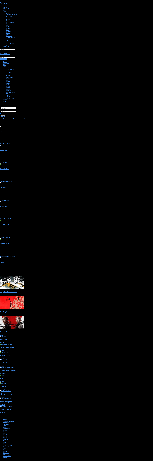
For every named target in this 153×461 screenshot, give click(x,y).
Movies (5, 7)
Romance (9, 36)
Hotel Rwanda (4, 225)
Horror (8, 28)
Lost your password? (19, 119)
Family (8, 25)
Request (6, 46)
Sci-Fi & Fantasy (10, 37)
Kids (7, 30)
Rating (5, 45)
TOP (4, 10)
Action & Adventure (11, 15)
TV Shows (6, 8)
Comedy (8, 19)
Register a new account (6, 119)
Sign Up (5, 59)
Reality (8, 34)
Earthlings (3, 150)
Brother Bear (4, 244)
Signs (2, 262)
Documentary (10, 22)
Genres (5, 12)
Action (8, 13)
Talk (7, 40)
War (9, 237)
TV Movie (6, 453)
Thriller (8, 42)
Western (5, 457)
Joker (2, 131)
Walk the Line (4, 169)
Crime (8, 21)
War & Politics (10, 43)
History (8, 27)
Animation (9, 18)
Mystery (8, 31)
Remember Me (6, 114)
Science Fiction (12, 275)
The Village (4, 206)
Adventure (9, 16)
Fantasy (5, 433)
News (8, 33)
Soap (7, 39)
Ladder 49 (3, 187)
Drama (8, 24)
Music (5, 181)
